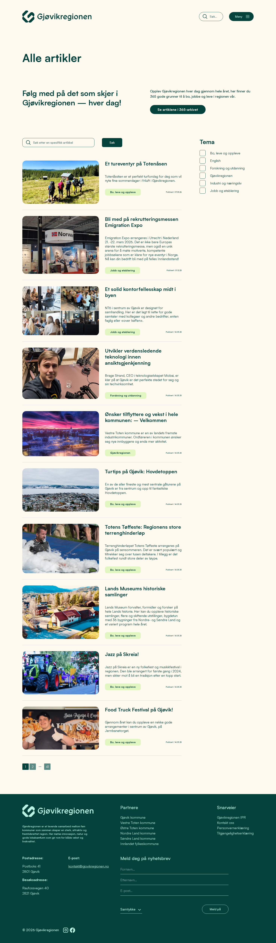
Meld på (215, 909)
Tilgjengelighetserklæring (235, 833)
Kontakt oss (225, 823)
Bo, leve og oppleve (225, 153)
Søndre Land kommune (137, 838)
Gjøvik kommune (133, 817)
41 (48, 767)
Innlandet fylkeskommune (139, 844)
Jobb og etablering (224, 191)
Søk (112, 142)
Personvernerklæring (233, 828)
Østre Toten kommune (137, 828)
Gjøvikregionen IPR (231, 817)
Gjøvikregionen (221, 176)
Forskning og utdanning (227, 168)
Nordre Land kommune (137, 833)
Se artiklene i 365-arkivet (178, 109)
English (215, 161)
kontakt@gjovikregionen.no (88, 866)
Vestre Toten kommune (137, 823)
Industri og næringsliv (226, 183)
